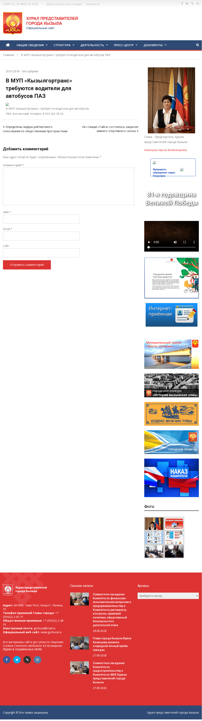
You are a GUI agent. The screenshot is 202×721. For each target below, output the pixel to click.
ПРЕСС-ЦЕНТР (124, 45)
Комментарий (13, 165)
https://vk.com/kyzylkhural (192, 3)
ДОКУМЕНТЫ (153, 45)
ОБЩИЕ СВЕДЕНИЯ (30, 45)
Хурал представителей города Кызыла (173, 712)
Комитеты (93, 4)
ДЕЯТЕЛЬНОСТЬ (92, 45)
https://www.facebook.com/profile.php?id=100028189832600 (182, 3)
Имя (7, 212)
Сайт (6, 246)
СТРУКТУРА (62, 45)
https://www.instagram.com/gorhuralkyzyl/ (197, 3)
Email (7, 229)
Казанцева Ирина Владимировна (165, 150)
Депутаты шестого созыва (64, 4)
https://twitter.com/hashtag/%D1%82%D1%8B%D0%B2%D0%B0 (187, 3)
